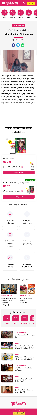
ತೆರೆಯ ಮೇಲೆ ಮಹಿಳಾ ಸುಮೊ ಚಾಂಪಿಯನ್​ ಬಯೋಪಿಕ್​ (26, 300)
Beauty (15, 323)
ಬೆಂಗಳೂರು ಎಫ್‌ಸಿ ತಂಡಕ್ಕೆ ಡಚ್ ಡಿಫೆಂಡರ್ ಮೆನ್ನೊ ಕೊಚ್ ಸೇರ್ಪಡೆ (24, 347)
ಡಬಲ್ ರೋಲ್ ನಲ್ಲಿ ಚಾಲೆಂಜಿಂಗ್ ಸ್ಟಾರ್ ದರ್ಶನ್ (24, 369)
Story (7, 323)
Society (18, 343)
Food (34, 323)
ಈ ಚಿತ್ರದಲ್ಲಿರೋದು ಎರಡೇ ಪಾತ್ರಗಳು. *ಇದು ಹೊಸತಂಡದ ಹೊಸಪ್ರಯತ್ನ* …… (8, 301)
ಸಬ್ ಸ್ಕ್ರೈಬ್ (31, 3)
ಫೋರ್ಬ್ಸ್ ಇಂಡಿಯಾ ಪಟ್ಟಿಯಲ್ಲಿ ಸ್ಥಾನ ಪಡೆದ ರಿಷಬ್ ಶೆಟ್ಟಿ (24, 391)
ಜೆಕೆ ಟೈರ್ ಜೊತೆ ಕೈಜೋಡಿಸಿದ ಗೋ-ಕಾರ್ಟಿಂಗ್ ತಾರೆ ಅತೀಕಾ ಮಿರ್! (25, 358)
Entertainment (18, 26)
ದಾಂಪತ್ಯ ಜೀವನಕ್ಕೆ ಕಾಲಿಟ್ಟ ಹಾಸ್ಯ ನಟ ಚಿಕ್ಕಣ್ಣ (25, 336)
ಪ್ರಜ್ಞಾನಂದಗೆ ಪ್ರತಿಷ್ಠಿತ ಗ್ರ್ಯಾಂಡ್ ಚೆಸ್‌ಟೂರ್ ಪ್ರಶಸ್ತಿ (23, 380)
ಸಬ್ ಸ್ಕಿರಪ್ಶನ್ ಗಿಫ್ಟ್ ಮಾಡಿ (13, 167)
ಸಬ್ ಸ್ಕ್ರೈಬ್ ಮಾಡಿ (18, 173)
